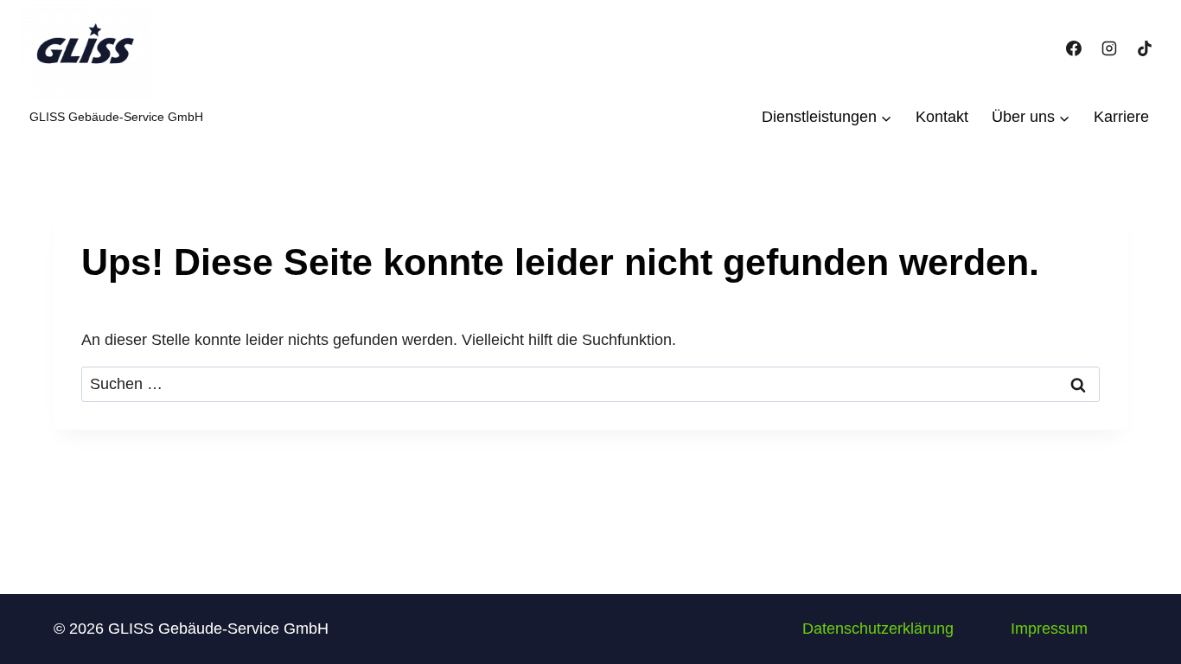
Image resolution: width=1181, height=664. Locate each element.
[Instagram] (1109, 48)
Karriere (1121, 116)
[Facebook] (1073, 48)
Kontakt (942, 116)
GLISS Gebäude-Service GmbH (116, 117)
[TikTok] (1144, 48)
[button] (878, 629)
